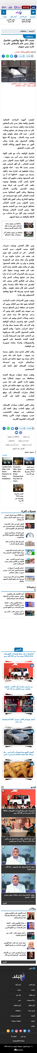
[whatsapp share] (7, 56)
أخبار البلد (13, 17)
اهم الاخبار (23, 17)
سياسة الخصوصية (18, 1041)
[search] (3, 12)
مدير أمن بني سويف (12, 444)
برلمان (33, 1021)
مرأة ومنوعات (31, 1000)
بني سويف (26, 436)
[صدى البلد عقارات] (10, 7)
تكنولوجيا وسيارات (15, 1016)
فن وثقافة (32, 995)
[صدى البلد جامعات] (17, 7)
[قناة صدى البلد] (33, 7)
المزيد (5, 903)
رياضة (19, 990)
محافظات (23, 31)
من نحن (23, 1036)
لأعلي (31, 968)
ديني (19, 1000)
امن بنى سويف (27, 444)
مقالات (33, 1026)
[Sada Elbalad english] (4, 7)
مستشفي (11, 440)
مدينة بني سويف (23, 440)
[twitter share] (11, 56)
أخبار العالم (32, 1005)
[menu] (33, 12)
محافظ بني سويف (13, 436)
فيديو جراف (31, 1010)
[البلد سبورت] (26, 7)
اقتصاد (33, 1016)
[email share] (3, 56)
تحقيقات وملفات (16, 1021)
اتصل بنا (13, 1036)
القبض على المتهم (18, 448)
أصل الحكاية (17, 1005)
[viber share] (20, 432)
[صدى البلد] (18, 12)
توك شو (18, 995)
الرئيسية (32, 17)
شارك (20, 56)
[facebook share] (15, 56)
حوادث (5, 17)
